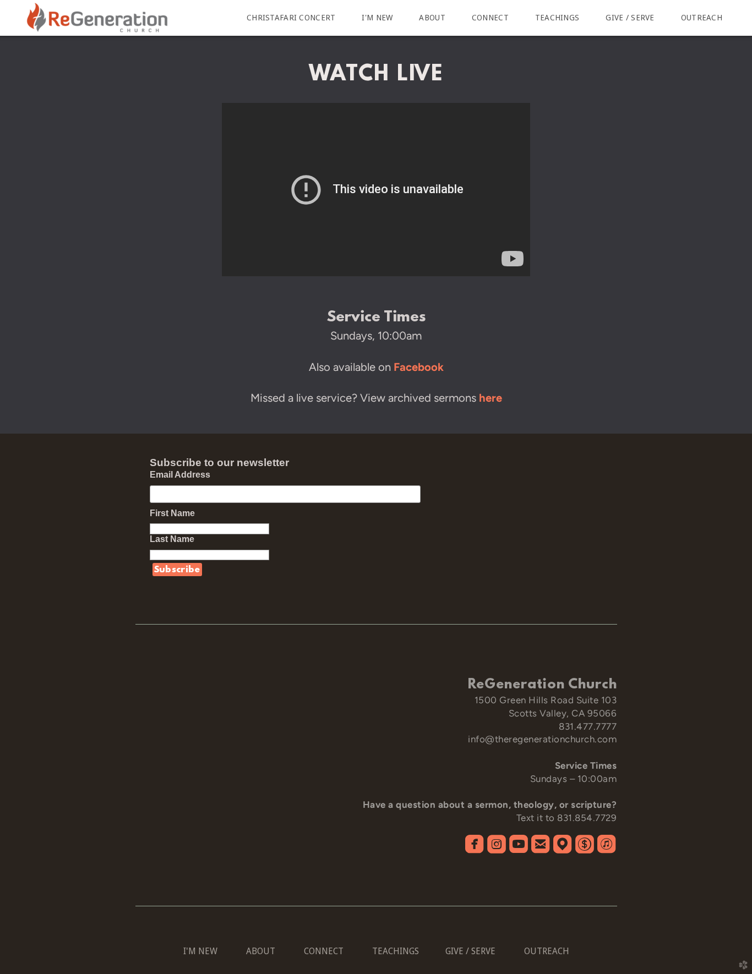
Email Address (180, 474)
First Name (178, 513)
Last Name (177, 539)
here (490, 397)
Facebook (419, 367)
